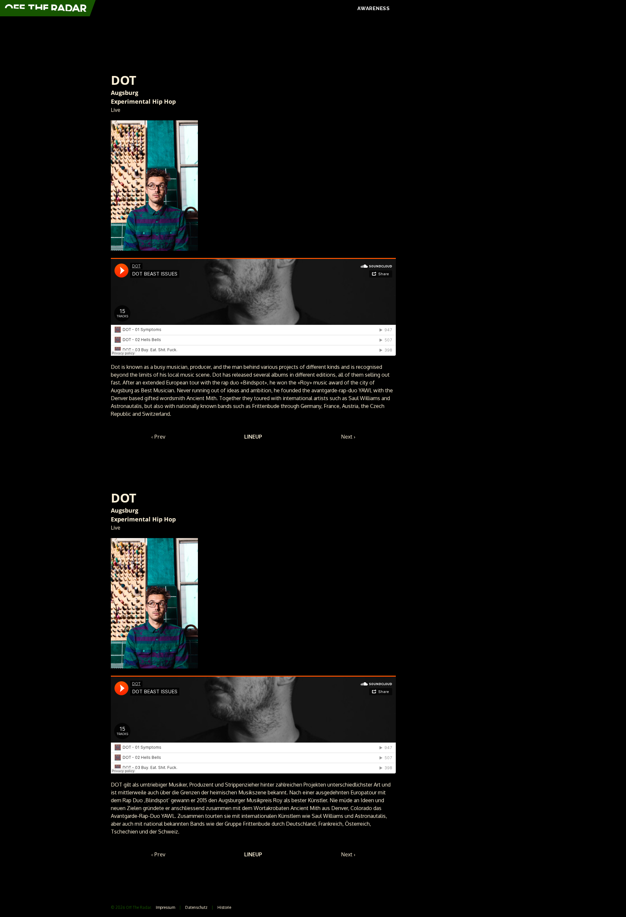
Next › (348, 436)
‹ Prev (158, 436)
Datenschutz (196, 907)
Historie (224, 907)
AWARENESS (373, 8)
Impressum (165, 907)
